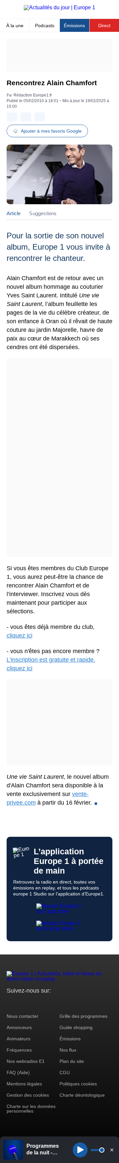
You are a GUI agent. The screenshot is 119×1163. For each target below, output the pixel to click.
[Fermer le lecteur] (112, 1150)
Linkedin (67, 1003)
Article (13, 213)
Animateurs (18, 1038)
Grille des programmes (83, 1016)
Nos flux (68, 1050)
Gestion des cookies (28, 1095)
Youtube (44, 1003)
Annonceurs (19, 1027)
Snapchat (56, 1003)
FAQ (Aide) (18, 1072)
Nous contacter (22, 1016)
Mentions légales (24, 1083)
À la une (14, 25)
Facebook (33, 1003)
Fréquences (19, 1050)
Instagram (22, 1003)
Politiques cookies (78, 1083)
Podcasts (44, 25)
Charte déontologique (82, 1095)
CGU (65, 1072)
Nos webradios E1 (26, 1061)
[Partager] (12, 116)
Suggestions (43, 213)
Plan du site (72, 1061)
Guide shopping (76, 1027)
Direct (104, 25)
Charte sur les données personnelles (31, 1109)
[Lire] (80, 1149)
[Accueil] (59, 7)
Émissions (74, 25)
